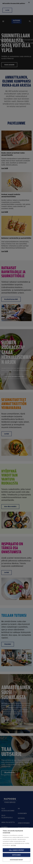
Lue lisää (13, 845)
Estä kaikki (16, 855)
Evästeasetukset (16, 859)
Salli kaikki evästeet (16, 850)
